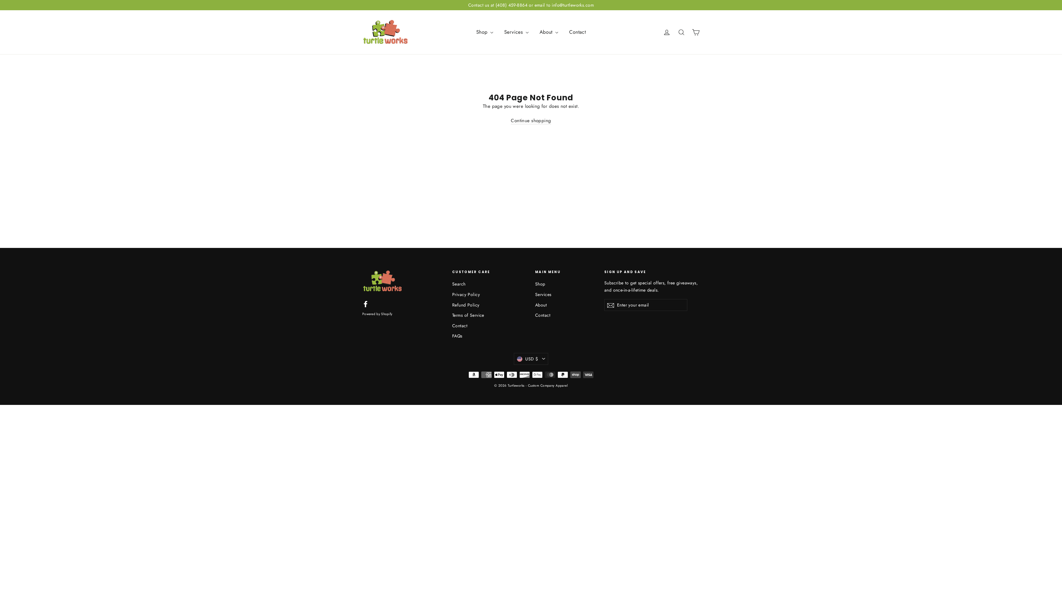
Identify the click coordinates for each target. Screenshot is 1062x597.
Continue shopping (531, 120)
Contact (577, 32)
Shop (482, 32)
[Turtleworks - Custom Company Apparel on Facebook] (365, 303)
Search (459, 284)
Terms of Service (468, 315)
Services (514, 32)
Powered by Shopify (377, 313)
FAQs (457, 336)
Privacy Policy (466, 294)
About (547, 32)
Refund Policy (466, 305)
